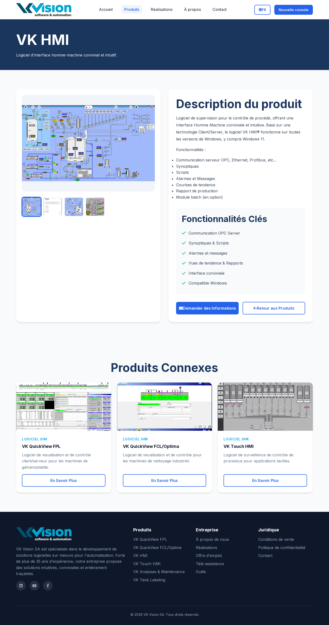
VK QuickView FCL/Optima (157, 547)
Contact (219, 9)
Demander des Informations (209, 308)
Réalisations (161, 9)
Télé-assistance (210, 563)
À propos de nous (212, 539)
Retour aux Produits (275, 308)
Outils (201, 571)
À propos (192, 9)
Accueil (106, 9)
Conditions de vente (276, 539)
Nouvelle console (294, 10)
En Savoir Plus (63, 480)
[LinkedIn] (21, 585)
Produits (131, 9)
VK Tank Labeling (149, 579)
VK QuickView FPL (150, 539)
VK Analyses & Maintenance (159, 571)
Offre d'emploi (209, 555)
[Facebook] (48, 585)
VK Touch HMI (147, 563)
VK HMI (140, 555)
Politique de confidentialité (281, 547)
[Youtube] (34, 585)
